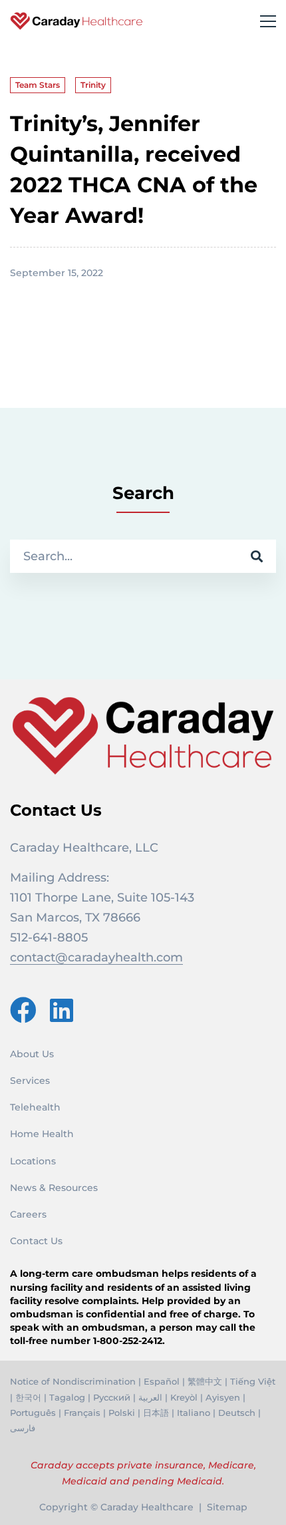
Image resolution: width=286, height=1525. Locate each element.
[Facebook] (23, 1010)
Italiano (193, 1412)
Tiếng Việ (251, 1381)
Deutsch (236, 1412)
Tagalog (67, 1397)
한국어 (28, 1397)
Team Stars (37, 85)
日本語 (156, 1412)
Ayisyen (223, 1397)
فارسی (22, 1428)
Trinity (93, 85)
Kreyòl (184, 1397)
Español (162, 1381)
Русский (111, 1397)
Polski (121, 1412)
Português (33, 1412)
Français (82, 1412)
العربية (150, 1397)
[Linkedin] (61, 1010)
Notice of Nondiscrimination (73, 1381)
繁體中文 (205, 1381)
